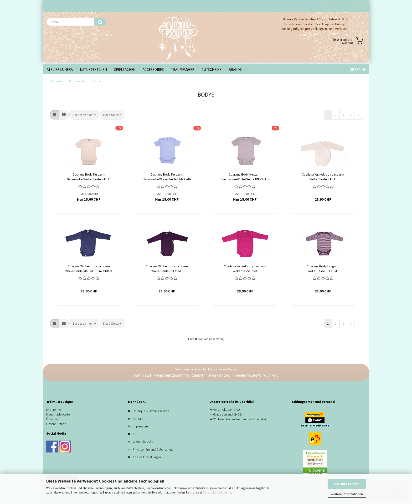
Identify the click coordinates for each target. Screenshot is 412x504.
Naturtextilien (93, 69)
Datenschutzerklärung (217, 492)
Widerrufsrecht (143, 441)
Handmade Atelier (58, 414)
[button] (54, 115)
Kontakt (138, 418)
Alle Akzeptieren (347, 484)
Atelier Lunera (60, 69)
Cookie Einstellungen (147, 457)
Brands (235, 69)
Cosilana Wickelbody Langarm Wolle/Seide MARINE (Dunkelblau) (88, 268)
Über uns (52, 419)
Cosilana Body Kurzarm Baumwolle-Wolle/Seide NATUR (89, 176)
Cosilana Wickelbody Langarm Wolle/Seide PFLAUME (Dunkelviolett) (167, 268)
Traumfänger (182, 69)
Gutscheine (211, 69)
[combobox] (84, 115)
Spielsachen (124, 69)
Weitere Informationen (347, 494)
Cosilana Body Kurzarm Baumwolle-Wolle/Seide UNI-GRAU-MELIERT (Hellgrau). (245, 176)
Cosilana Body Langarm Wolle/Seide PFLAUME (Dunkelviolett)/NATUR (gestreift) (323, 268)
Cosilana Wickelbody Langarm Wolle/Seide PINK (245, 268)
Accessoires (153, 69)
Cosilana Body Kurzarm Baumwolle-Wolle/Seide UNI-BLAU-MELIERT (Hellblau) (167, 176)
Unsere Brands (56, 424)
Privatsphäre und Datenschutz (153, 449)
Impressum (140, 426)
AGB (136, 434)
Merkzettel (359, 4)
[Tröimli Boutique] (178, 38)
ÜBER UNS (358, 69)
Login (341, 4)
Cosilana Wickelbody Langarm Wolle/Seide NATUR (323, 176)
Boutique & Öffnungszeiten (151, 411)
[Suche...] (100, 22)
